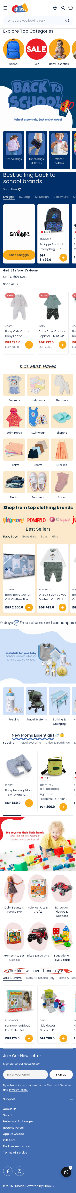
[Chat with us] (66, 1172)
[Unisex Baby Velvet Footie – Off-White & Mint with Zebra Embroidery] (52, 565)
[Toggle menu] (5, 8)
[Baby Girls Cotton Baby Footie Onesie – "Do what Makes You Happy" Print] (19, 307)
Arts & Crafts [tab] (12, 978)
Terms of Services (59, 1085)
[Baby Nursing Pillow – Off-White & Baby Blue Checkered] (19, 766)
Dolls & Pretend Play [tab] (40, 978)
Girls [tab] (55, 536)
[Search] (67, 20)
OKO (42, 1020)
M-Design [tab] (42, 197)
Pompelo (44, 589)
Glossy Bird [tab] (61, 197)
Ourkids (19, 1186)
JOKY (8, 326)
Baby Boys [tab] (10, 536)
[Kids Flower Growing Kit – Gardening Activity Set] (53, 1001)
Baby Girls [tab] (29, 536)
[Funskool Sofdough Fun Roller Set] (19, 1001)
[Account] (62, 8)
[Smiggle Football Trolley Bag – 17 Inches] (53, 220)
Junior (9, 589)
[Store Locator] (55, 8)
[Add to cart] (63, 258)
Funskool (11, 1020)
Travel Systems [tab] (30, 742)
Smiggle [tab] (9, 197)
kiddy (9, 785)
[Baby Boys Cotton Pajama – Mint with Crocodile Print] (52, 307)
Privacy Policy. (18, 1090)
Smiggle (45, 239)
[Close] (70, 1168)
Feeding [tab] (8, 742)
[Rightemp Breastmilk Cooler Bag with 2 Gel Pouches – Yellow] (53, 766)
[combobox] (38, 20)
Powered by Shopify (40, 1186)
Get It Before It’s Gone (20, 270)
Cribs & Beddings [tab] (58, 742)
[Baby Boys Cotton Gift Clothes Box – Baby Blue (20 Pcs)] (19, 565)
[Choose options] (29, 345)
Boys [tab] (44, 536)
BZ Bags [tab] (25, 197)
